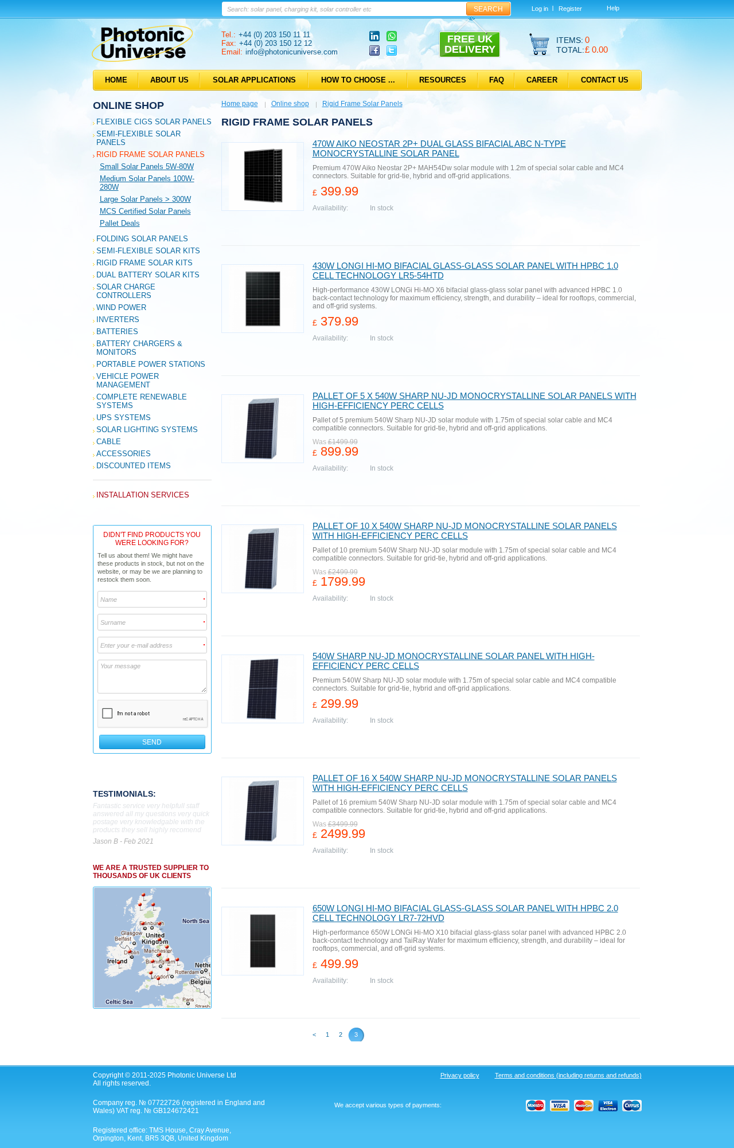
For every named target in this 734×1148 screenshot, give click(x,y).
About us (169, 80)
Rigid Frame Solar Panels (150, 154)
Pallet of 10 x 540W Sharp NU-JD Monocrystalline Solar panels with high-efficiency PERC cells (465, 530)
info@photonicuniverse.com (291, 52)
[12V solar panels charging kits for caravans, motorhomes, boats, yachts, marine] (142, 60)
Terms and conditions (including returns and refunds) (568, 1075)
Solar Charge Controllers (125, 291)
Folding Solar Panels (142, 238)
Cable (108, 441)
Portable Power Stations (150, 364)
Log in (540, 8)
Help (613, 8)
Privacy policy (459, 1075)
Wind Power (121, 307)
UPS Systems (123, 417)
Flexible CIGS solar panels (154, 121)
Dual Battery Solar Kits (148, 275)
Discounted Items (133, 465)
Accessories (123, 453)
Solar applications (254, 80)
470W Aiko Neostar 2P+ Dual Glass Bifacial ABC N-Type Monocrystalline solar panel (439, 148)
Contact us (604, 80)
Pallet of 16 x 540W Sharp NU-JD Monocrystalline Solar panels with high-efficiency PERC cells (465, 783)
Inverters (117, 319)
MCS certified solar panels (145, 211)
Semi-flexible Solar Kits (148, 250)
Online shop (128, 105)
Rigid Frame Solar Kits (144, 262)
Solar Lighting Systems (147, 429)
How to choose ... (358, 80)
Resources (442, 80)
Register (570, 8)
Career (541, 80)
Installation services (142, 495)
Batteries (117, 331)
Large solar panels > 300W (145, 199)
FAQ (496, 80)
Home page (239, 104)
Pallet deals (120, 223)
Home (116, 80)
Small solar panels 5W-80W (147, 166)
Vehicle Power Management (127, 380)
